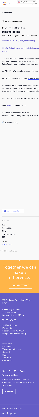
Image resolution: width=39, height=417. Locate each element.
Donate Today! (21, 285)
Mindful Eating (7, 244)
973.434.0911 (12, 320)
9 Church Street (9, 312)
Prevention (7, 346)
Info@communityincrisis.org (14, 333)
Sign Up (9, 391)
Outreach (6, 352)
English (23, 1)
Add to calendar (13, 211)
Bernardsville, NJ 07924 (13, 315)
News (4, 355)
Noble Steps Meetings (10, 251)
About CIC (7, 358)
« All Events (7, 12)
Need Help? (7, 344)
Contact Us (7, 361)
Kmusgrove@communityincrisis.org (15, 115)
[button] (36, 3)
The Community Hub (11, 349)
